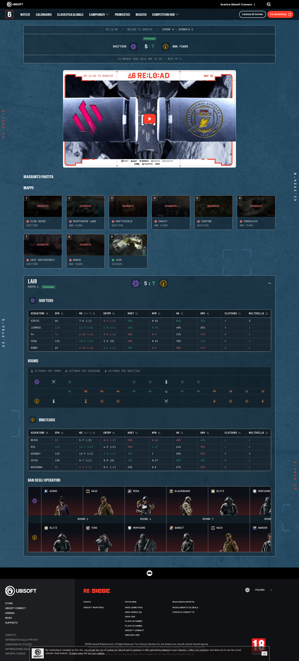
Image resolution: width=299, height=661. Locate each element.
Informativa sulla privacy (21, 639)
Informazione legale (18, 649)
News (8, 618)
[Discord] (149, 573)
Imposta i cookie (15, 653)
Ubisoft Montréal (93, 607)
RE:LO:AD (112, 29)
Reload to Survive (140, 29)
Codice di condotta (183, 612)
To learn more (76, 653)
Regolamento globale (185, 607)
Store (9, 603)
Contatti (10, 635)
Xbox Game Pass (134, 607)
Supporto (11, 623)
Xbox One (130, 616)
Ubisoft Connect (15, 608)
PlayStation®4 (133, 626)
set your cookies (96, 653)
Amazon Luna (132, 635)
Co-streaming (278, 14)
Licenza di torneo (252, 14)
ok (264, 653)
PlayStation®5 (133, 621)
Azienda (10, 613)
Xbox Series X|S (133, 612)
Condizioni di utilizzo (18, 644)
